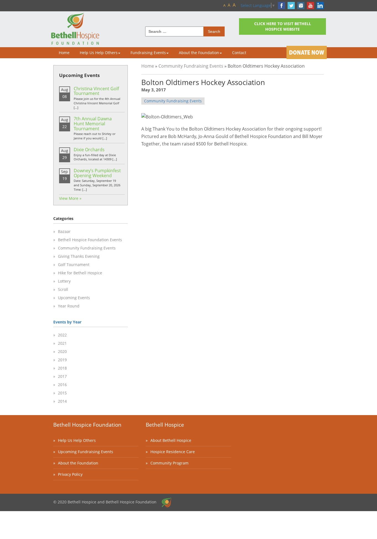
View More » (70, 198)
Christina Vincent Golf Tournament (96, 91)
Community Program (169, 463)
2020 (62, 351)
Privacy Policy (70, 474)
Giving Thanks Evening (79, 256)
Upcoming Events (74, 297)
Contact (239, 52)
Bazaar (64, 231)
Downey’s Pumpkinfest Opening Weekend (97, 173)
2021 (62, 343)
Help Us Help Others (99, 52)
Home (64, 52)
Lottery (64, 281)
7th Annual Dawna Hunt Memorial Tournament (93, 123)
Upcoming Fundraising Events (85, 451)
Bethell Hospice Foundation (87, 424)
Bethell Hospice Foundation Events (90, 239)
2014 (62, 401)
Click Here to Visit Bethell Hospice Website (282, 26)
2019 (62, 359)
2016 (62, 384)
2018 (62, 368)
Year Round (68, 306)
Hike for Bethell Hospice (80, 272)
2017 (62, 376)
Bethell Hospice (165, 424)
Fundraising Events (148, 52)
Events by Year (67, 322)
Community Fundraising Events (190, 66)
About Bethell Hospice (170, 440)
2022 (62, 335)
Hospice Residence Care (172, 451)
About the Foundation (199, 52)
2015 (62, 392)
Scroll (63, 289)
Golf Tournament (73, 264)
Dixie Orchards (89, 150)
